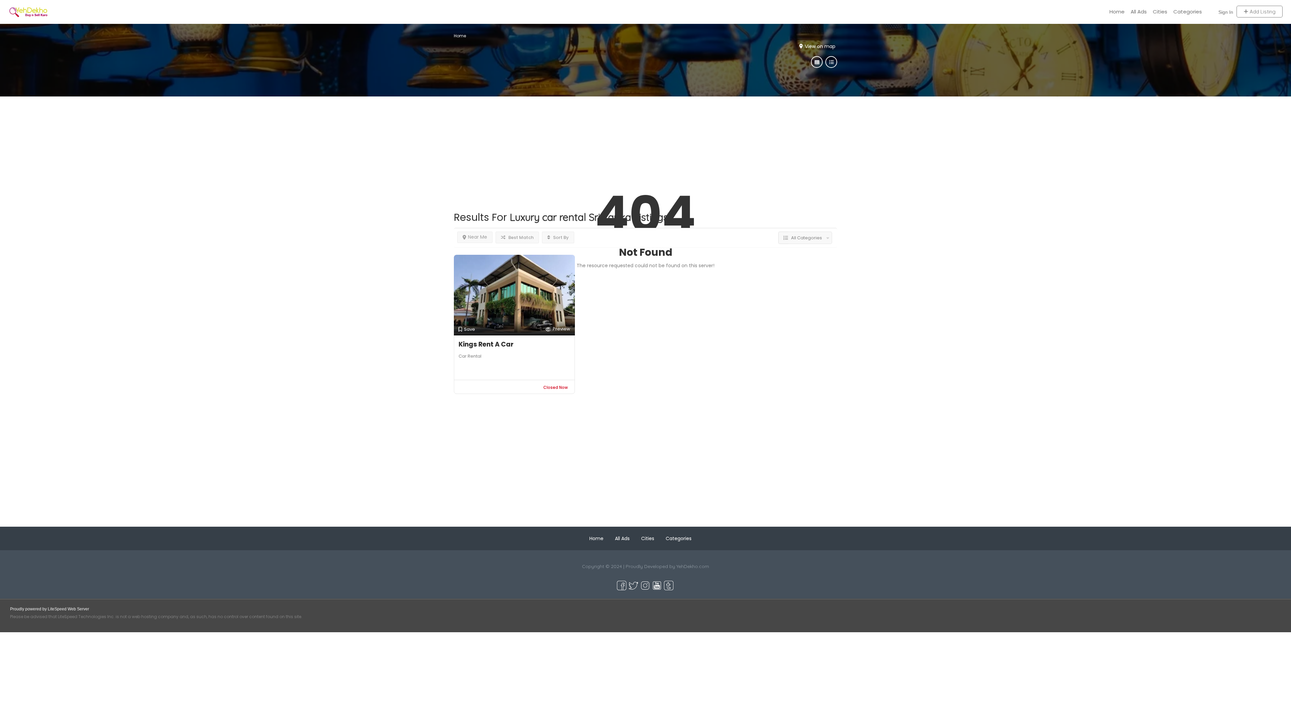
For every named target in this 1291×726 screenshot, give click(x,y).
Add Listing (1262, 11)
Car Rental (470, 356)
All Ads (1139, 11)
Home (1117, 11)
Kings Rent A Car (486, 344)
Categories (1187, 11)
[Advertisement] (645, 143)
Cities (1160, 11)
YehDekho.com (692, 566)
